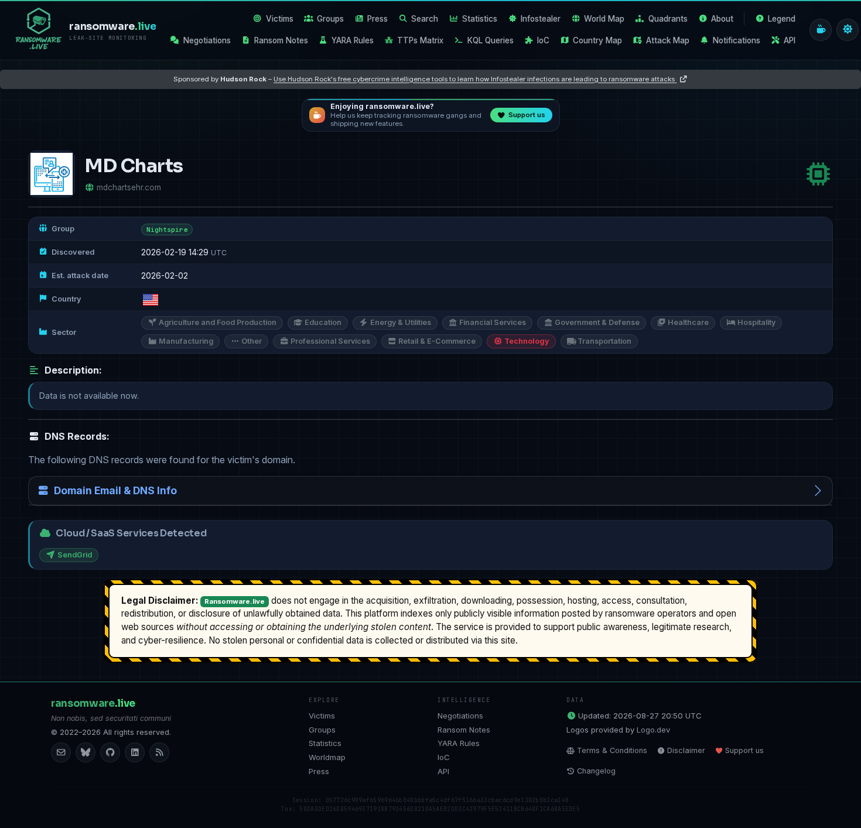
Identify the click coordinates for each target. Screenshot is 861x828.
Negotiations (207, 40)
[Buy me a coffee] (820, 30)
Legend (781, 18)
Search (424, 18)
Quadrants (668, 18)
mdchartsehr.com (129, 187)
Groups (330, 18)
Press (377, 18)
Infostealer (541, 18)
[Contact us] (61, 752)
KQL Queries (490, 40)
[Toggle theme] (847, 30)
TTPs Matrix (420, 40)
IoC (543, 40)
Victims (279, 18)
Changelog (596, 771)
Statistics (479, 18)
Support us (744, 750)
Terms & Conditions (612, 750)
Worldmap (327, 757)
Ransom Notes (281, 40)
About (722, 18)
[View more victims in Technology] (818, 174)
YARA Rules (353, 40)
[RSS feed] (159, 752)
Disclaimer (686, 750)
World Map (604, 18)
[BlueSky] (85, 752)
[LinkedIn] (135, 752)
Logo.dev (653, 729)
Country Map (597, 40)
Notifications (736, 40)
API (789, 40)
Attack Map (667, 40)
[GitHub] (110, 752)
